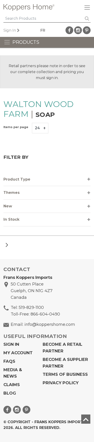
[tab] (47, 179)
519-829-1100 (31, 307)
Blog (9, 393)
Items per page (15, 127)
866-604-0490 (45, 314)
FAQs (9, 361)
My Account (18, 352)
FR (42, 30)
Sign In (9, 30)
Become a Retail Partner (62, 348)
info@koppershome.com (49, 324)
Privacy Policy (60, 382)
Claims (11, 384)
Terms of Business (65, 374)
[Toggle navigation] (85, 7)
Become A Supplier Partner (65, 363)
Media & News (12, 373)
